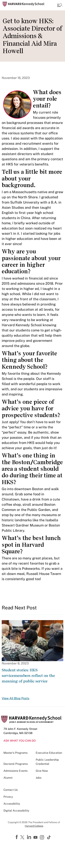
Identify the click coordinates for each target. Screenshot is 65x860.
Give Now (42, 770)
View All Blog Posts (15, 698)
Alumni (7, 777)
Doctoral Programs (15, 764)
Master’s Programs (15, 752)
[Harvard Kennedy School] (23, 4)
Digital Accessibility (16, 810)
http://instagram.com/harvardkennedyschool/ (42, 837)
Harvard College (34, 826)
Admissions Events (15, 770)
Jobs (38, 777)
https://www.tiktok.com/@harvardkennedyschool (49, 837)
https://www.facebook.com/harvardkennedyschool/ (17, 837)
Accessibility (11, 803)
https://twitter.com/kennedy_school (22, 837)
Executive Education (49, 752)
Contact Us (10, 789)
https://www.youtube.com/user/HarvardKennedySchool (35, 837)
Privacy (8, 796)
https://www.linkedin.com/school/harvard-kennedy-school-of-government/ (29, 837)
